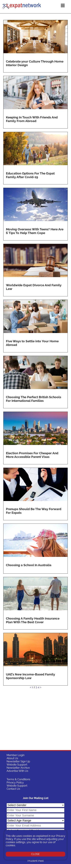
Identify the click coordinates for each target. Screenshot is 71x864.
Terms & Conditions (18, 779)
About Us (12, 758)
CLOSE (35, 854)
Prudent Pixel (36, 860)
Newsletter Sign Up (18, 761)
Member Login (15, 755)
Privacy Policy (15, 782)
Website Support (17, 764)
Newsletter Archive (18, 767)
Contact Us (13, 788)
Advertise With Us (17, 770)
